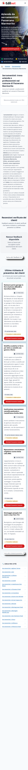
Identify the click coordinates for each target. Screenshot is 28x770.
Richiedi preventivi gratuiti (10, 49)
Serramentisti (16, 66)
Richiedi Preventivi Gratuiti (14, 338)
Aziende (7, 66)
